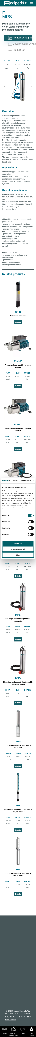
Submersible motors (18, 316)
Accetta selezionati (18, 549)
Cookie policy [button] (10, 1019)
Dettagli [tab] (15, 480)
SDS (18, 805)
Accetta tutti (18, 543)
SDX (18, 869)
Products (22, 1033)
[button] (31, 3)
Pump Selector (31, 1034)
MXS (18, 678)
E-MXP (18, 361)
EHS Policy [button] (9, 1017)
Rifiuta (18, 555)
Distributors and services (13, 1034)
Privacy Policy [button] (24, 1017)
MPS (18, 614)
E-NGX (18, 424)
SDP (18, 741)
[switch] (31, 521)
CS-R (18, 312)
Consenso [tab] (6, 480)
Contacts (4, 1033)
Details (18, 322)
